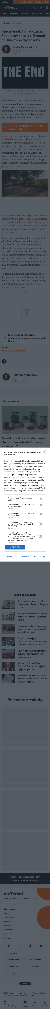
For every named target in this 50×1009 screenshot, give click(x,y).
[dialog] (25, 504)
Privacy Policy (39, 556)
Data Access (25, 556)
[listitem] (25, 499)
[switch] (40, 505)
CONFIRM (15, 547)
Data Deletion (10, 556)
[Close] (45, 452)
